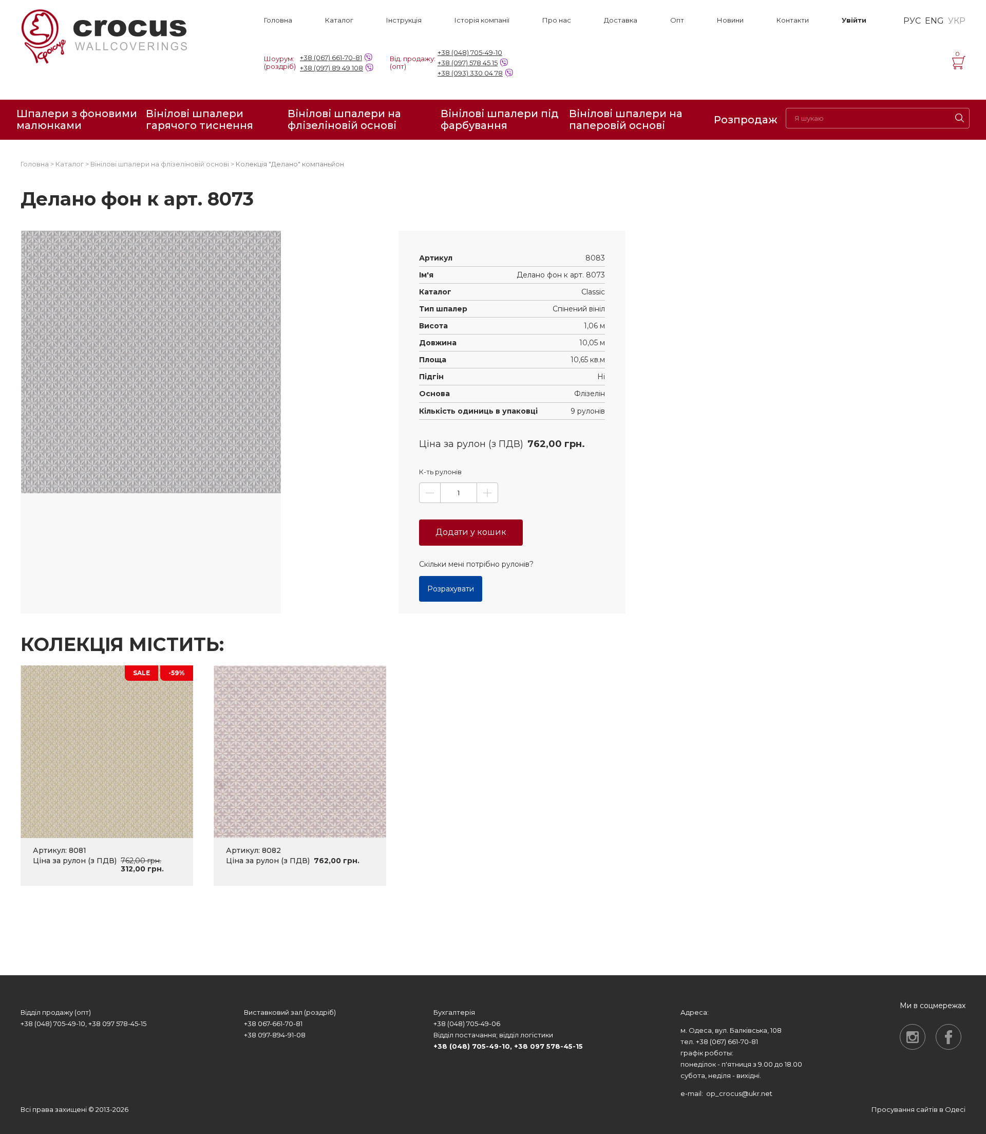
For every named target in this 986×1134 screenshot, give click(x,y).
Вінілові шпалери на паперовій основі (625, 120)
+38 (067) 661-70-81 (331, 57)
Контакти (792, 20)
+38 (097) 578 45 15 (468, 63)
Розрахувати (450, 588)
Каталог (339, 20)
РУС (912, 21)
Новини (730, 20)
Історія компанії (481, 20)
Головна (278, 20)
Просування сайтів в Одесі (918, 1109)
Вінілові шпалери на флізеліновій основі (344, 120)
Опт (677, 20)
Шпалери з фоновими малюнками (76, 120)
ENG (934, 21)
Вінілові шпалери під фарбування (500, 120)
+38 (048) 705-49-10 (470, 52)
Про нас (556, 20)
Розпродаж (746, 120)
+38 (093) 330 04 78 (470, 73)
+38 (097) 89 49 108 (331, 68)
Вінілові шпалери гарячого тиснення (199, 120)
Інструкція (404, 20)
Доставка (620, 20)
